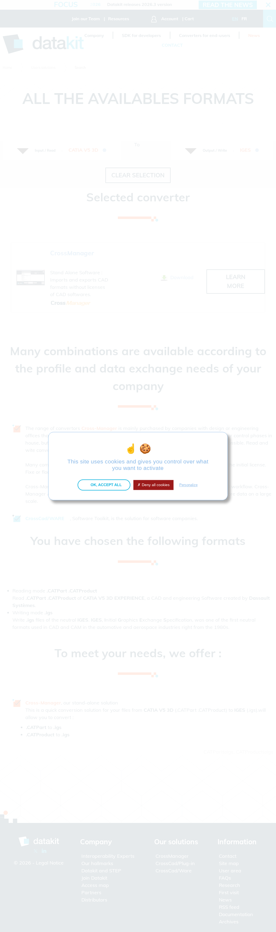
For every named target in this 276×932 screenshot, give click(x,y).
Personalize (188, 485)
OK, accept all (105, 485)
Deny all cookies (155, 485)
